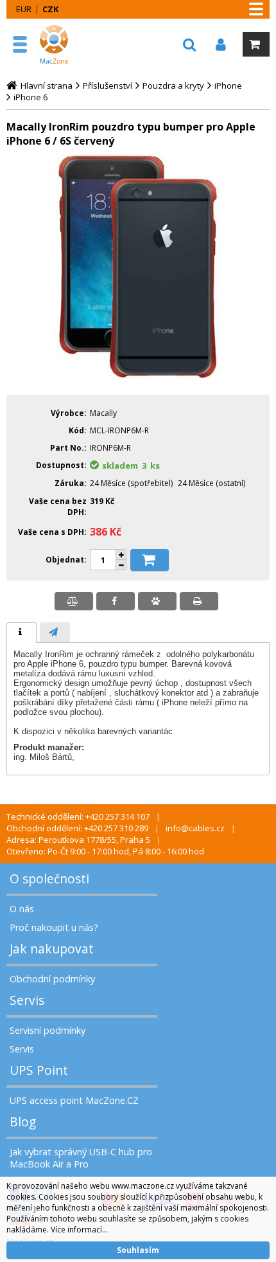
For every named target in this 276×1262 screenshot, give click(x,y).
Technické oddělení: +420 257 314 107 (78, 816)
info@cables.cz (195, 828)
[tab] (21, 632)
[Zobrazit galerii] (138, 376)
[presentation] (21, 632)
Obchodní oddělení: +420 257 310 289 (77, 828)
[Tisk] (199, 601)
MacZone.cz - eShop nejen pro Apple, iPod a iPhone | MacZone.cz (67, 44)
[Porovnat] (74, 601)
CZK (50, 9)
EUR (23, 9)
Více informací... (79, 1229)
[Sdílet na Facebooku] (115, 601)
